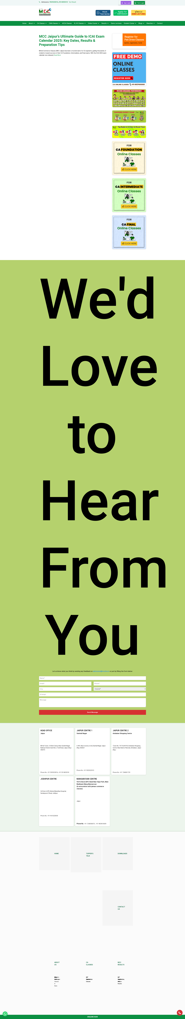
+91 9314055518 (64, 772)
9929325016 (54, 2)
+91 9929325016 (52, 772)
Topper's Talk (89, 855)
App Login (127, 3)
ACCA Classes (67, 23)
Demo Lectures (116, 23)
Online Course (92, 23)
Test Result (72, 2)
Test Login (140, 3)
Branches (150, 23)
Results (104, 23)
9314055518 (63, 2)
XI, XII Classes (79, 23)
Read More (57, 55)
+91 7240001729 (125, 772)
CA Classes (41, 23)
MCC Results (121, 963)
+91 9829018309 (101, 824)
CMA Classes (53, 23)
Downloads (122, 853)
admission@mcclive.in (101, 671)
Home (24, 23)
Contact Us (121, 908)
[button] (5, 1013)
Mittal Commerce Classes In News (57, 982)
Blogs (140, 23)
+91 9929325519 (89, 770)
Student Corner (129, 23)
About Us (57, 963)
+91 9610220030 (52, 816)
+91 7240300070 (89, 824)
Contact (160, 23)
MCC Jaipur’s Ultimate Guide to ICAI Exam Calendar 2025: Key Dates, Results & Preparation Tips (71, 40)
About (31, 23)
